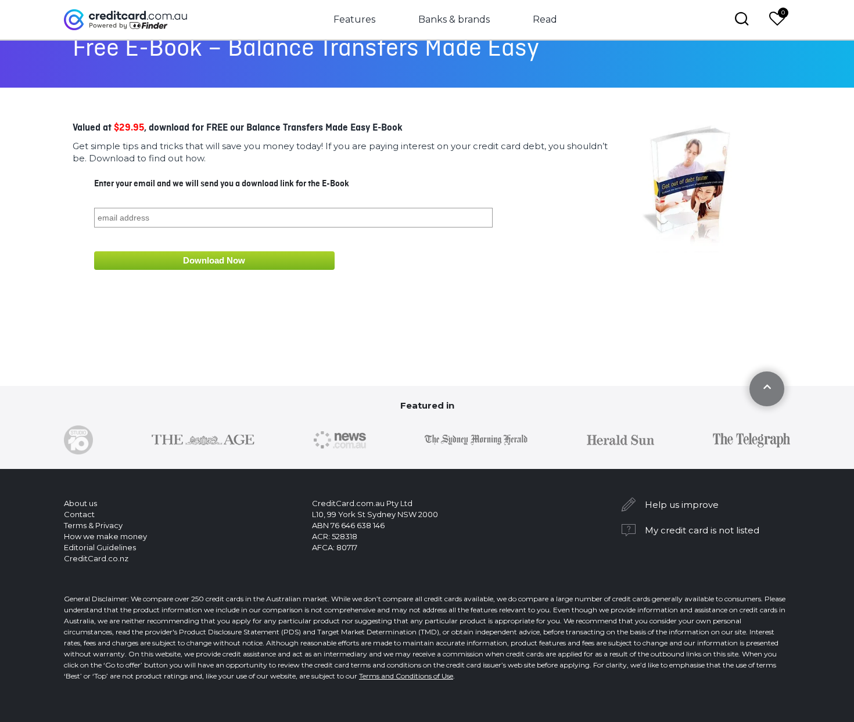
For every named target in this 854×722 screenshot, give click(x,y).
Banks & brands (454, 19)
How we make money (105, 536)
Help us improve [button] (682, 504)
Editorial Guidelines (100, 547)
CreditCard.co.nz (96, 558)
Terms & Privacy (93, 525)
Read (545, 19)
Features (354, 19)
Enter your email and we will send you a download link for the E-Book (221, 184)
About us (80, 503)
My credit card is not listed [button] (702, 530)
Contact (79, 514)
